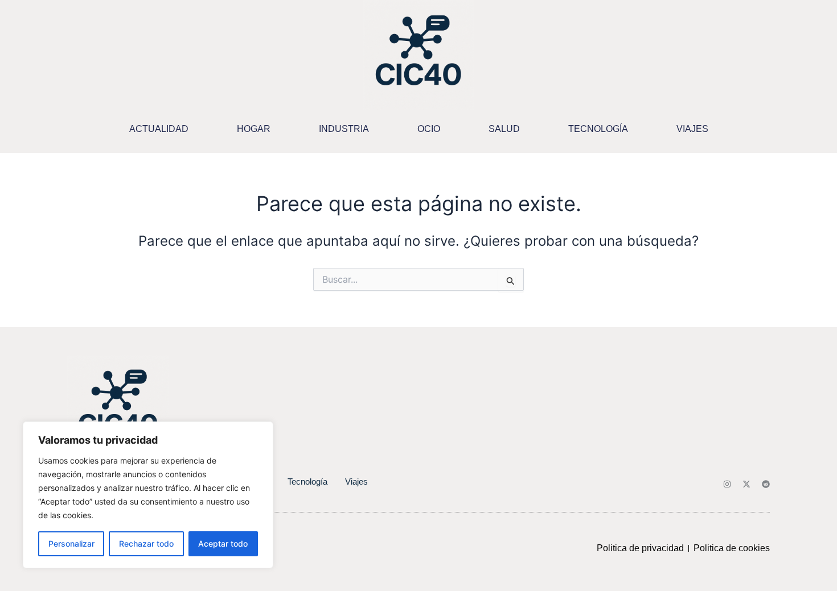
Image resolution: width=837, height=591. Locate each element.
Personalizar (71, 543)
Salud (504, 129)
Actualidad (158, 129)
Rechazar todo (146, 543)
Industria (344, 129)
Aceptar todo (223, 543)
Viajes (692, 129)
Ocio (428, 129)
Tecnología (598, 129)
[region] (148, 494)
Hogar (253, 129)
